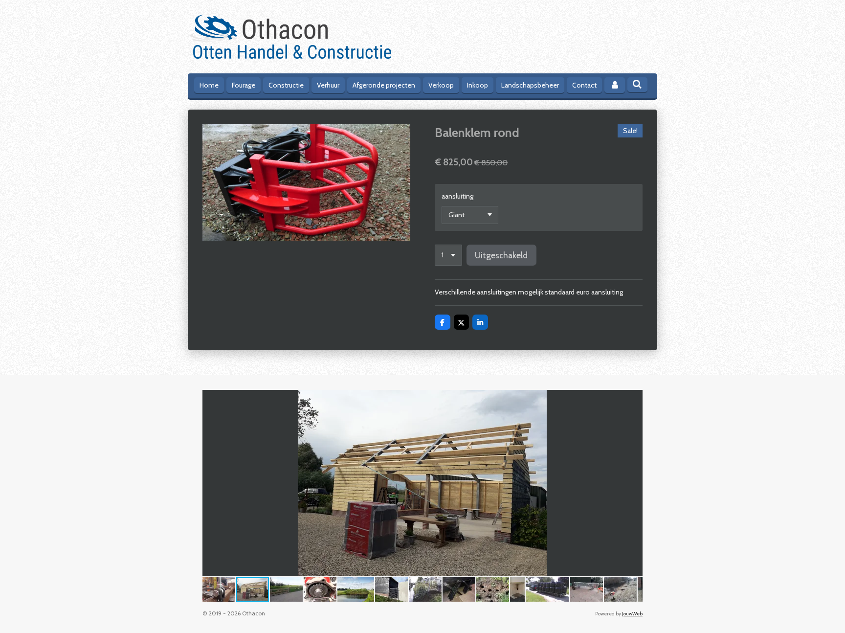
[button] (634, 399)
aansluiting (457, 196)
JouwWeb (632, 613)
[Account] (614, 85)
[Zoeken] (637, 84)
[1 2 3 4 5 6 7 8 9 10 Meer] (448, 255)
